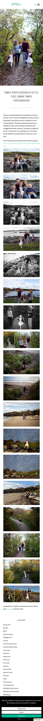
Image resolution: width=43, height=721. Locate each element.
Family (17, 107)
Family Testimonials (10, 647)
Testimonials (7, 682)
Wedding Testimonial (10, 688)
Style (5, 679)
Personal (6, 660)
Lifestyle (27, 107)
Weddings (6, 695)
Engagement (7, 637)
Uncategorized (8, 685)
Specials (6, 675)
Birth (5, 631)
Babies (5, 628)
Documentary (8, 634)
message (10, 609)
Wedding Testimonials (11, 691)
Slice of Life (7, 669)
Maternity (6, 656)
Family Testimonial (9, 644)
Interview (6, 650)
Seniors (5, 666)
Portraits (6, 663)
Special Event (8, 672)
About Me (6, 625)
